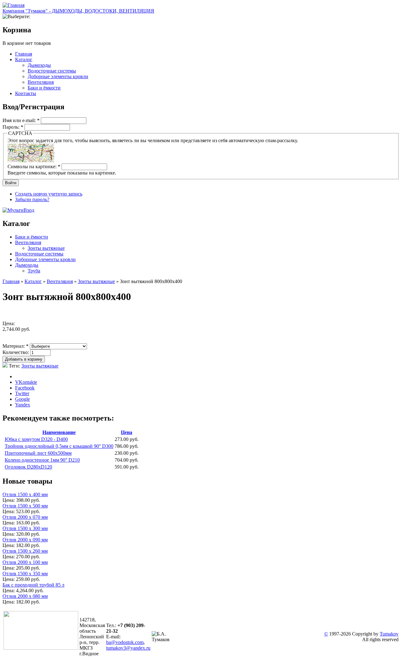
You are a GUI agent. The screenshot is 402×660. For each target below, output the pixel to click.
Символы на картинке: (34, 166)
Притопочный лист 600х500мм (38, 453)
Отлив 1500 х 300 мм (25, 528)
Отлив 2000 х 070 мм (25, 517)
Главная (23, 53)
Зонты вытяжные (46, 248)
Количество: (16, 352)
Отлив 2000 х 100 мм (25, 562)
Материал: (16, 346)
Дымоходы (39, 65)
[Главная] (13, 5)
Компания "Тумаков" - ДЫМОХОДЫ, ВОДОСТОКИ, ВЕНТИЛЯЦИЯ (78, 10)
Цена (126, 432)
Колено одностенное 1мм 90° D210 (42, 460)
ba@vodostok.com (125, 642)
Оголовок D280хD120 (28, 467)
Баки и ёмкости (44, 87)
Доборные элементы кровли (58, 76)
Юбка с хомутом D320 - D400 (36, 439)
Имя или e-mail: (21, 120)
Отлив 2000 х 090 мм (25, 539)
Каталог (23, 59)
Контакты (25, 93)
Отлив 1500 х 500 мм (25, 505)
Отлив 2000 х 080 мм (25, 596)
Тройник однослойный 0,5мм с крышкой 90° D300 (59, 446)
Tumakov (389, 633)
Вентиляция (41, 82)
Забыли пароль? (32, 199)
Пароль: (13, 127)
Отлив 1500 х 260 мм (25, 551)
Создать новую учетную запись (48, 193)
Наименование (59, 432)
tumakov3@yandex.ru (128, 648)
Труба (34, 270)
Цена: (9, 500)
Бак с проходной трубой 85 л (33, 585)
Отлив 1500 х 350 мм (25, 573)
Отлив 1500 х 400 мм (25, 494)
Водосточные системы (52, 70)
